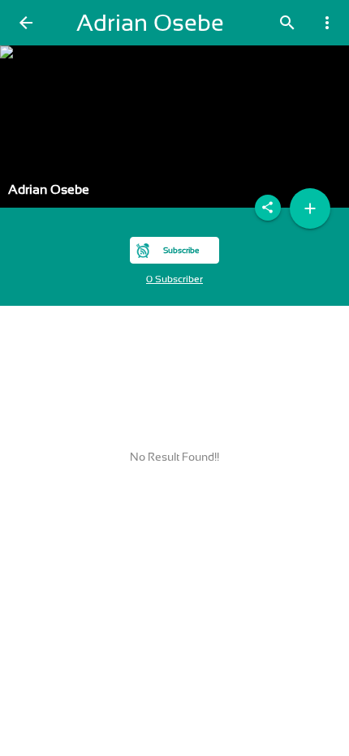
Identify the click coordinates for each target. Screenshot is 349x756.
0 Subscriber (174, 279)
